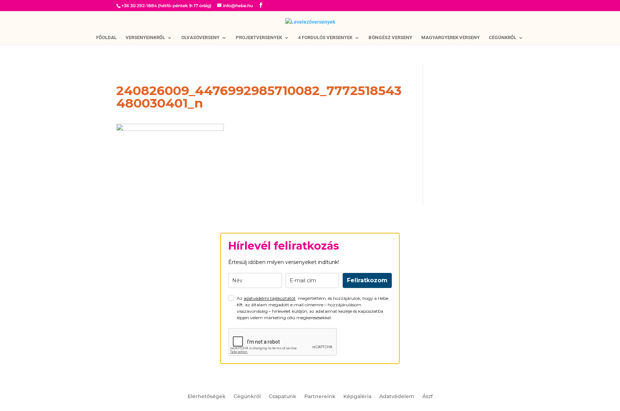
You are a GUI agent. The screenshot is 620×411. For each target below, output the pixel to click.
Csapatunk (282, 397)
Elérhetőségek (207, 397)
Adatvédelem (396, 397)
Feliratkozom (367, 280)
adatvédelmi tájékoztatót (270, 298)
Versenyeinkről (145, 37)
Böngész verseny (390, 37)
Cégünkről (502, 37)
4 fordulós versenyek (325, 37)
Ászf (427, 397)
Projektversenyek (259, 37)
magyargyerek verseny (450, 37)
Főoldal (106, 37)
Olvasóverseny (200, 37)
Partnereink (319, 397)
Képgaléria (357, 397)
